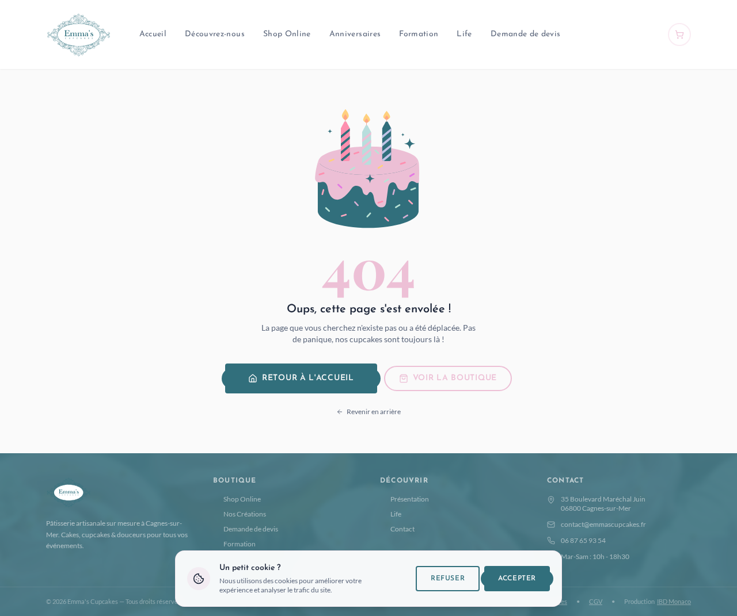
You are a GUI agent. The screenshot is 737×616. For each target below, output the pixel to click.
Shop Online (287, 34)
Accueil (152, 34)
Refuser (448, 578)
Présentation (409, 499)
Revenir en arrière (374, 411)
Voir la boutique (455, 378)
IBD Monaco (674, 601)
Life (464, 34)
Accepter (517, 578)
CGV (595, 601)
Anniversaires (355, 34)
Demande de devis (526, 34)
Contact (402, 529)
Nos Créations (244, 514)
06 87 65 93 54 (583, 540)
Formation (418, 34)
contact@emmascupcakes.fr (603, 524)
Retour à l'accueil (308, 378)
